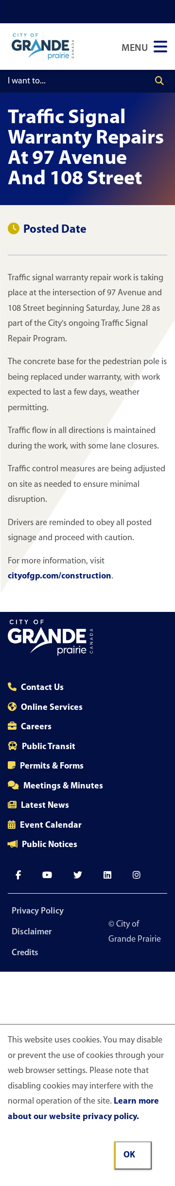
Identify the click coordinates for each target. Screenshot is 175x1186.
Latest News (45, 805)
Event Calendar (51, 825)
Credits (25, 953)
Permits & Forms (52, 766)
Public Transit (48, 747)
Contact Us (42, 688)
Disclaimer (32, 932)
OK (129, 1155)
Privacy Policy (38, 911)
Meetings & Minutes (63, 786)
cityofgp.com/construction (59, 576)
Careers (36, 727)
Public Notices (49, 845)
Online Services (52, 708)
